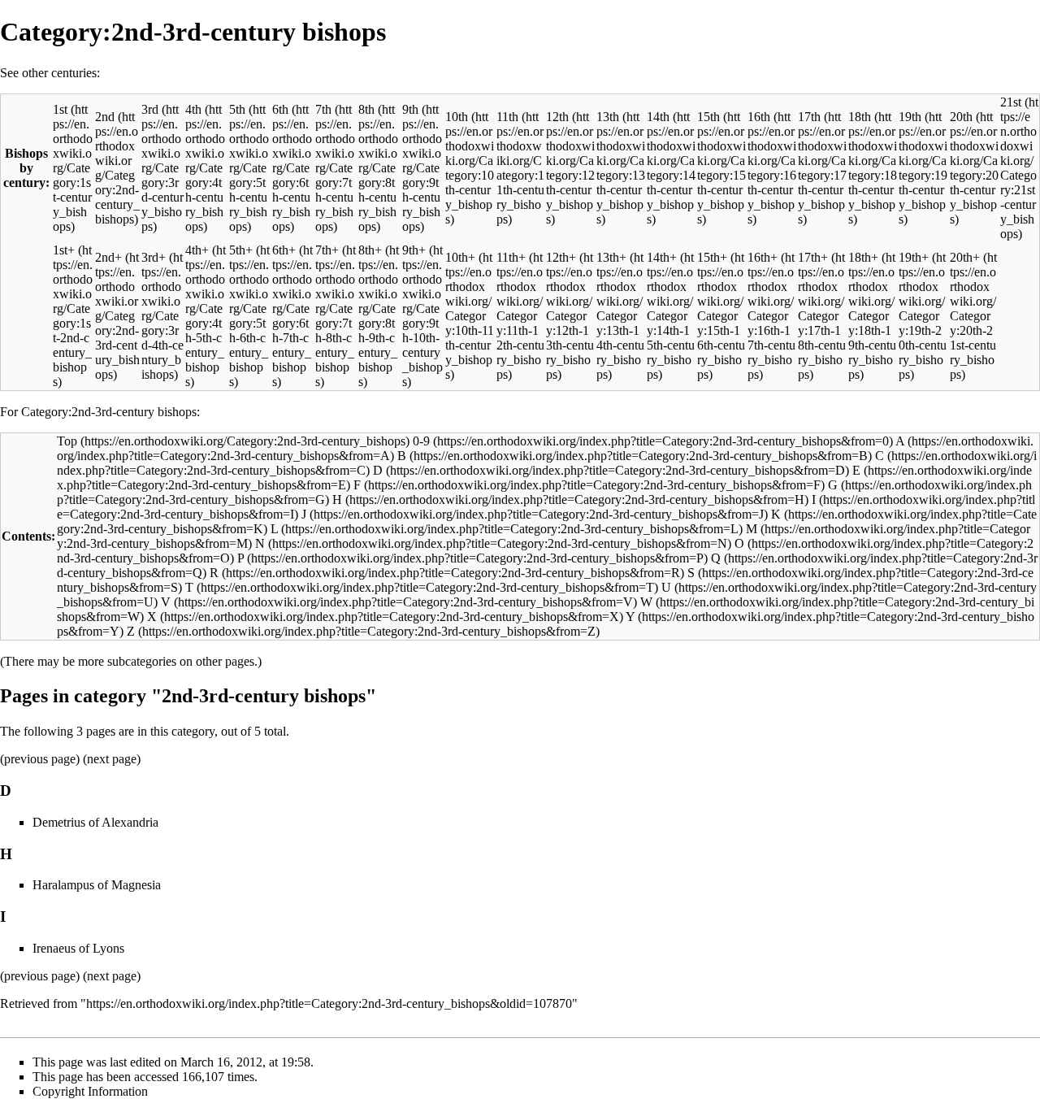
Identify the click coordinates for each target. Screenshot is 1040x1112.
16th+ (763, 257)
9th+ (414, 250)
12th (557, 117)
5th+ (241, 250)
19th (910, 117)
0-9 (421, 441)
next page (111, 759)
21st (1010, 102)
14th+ (662, 257)
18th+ (863, 257)
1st (60, 109)
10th (456, 117)
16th (759, 117)
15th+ (712, 257)
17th (809, 117)
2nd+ (108, 257)
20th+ (965, 257)
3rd (149, 109)
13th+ (611, 257)
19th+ (914, 257)
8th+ (370, 250)
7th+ (327, 250)
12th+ (561, 257)
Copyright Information (90, 1091)
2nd (105, 117)
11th (507, 117)
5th (237, 109)
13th (607, 117)
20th (961, 117)
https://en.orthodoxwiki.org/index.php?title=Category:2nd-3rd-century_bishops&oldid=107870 (329, 1003)
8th (366, 109)
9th (410, 109)
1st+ (64, 250)
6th (280, 109)
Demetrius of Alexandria (95, 822)
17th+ (813, 257)
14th (658, 117)
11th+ (511, 257)
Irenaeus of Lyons (78, 948)
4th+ (197, 250)
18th (859, 117)
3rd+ (153, 257)
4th (193, 109)
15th (708, 117)
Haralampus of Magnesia (96, 885)
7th (323, 109)
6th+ (284, 250)
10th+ (460, 257)
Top (67, 441)
